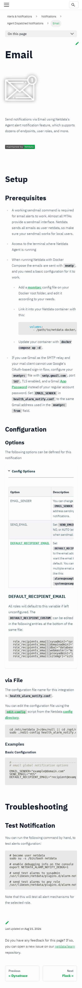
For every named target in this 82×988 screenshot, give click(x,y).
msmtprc (34, 287)
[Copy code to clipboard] (71, 327)
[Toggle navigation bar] (6, 5)
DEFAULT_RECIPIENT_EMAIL (29, 543)
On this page (17, 34)
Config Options (23, 471)
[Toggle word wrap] (64, 327)
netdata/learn (65, 946)
